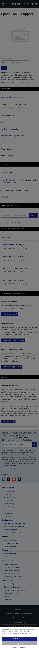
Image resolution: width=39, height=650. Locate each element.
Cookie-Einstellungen (19, 647)
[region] (19, 638)
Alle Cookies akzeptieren (19, 638)
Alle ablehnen (19, 643)
